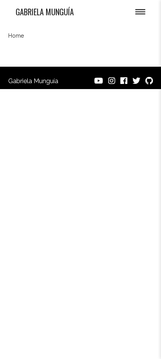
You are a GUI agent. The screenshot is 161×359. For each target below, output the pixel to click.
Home (16, 36)
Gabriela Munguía (45, 12)
